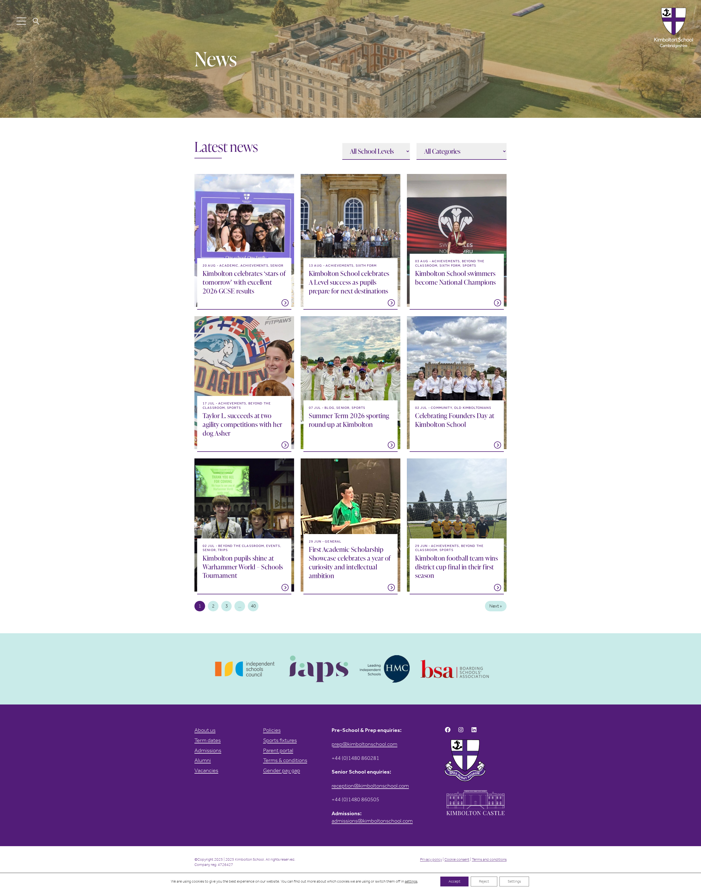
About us (205, 730)
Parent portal (278, 750)
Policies (272, 730)
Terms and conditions (489, 859)
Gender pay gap (281, 770)
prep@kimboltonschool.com (364, 744)
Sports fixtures (280, 740)
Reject (484, 881)
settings (411, 881)
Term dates (207, 740)
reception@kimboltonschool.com (370, 785)
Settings (514, 881)
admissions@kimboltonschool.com (372, 820)
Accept (454, 881)
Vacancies (206, 770)
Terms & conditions (285, 760)
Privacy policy (431, 859)
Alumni (202, 760)
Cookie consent (456, 859)
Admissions (207, 750)
